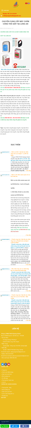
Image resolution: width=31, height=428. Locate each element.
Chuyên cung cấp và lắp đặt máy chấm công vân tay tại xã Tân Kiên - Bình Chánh (20, 296)
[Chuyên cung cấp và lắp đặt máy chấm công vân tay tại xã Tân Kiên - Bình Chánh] (5, 296)
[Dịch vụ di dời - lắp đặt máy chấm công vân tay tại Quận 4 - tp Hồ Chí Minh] (5, 153)
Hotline (6, 426)
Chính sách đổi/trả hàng (7, 372)
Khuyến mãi (5, 395)
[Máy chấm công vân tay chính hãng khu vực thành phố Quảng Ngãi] (5, 269)
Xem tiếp (28, 170)
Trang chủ (4, 370)
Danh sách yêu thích (7, 374)
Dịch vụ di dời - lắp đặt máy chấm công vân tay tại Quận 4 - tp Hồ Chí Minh (19, 153)
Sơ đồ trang (5, 378)
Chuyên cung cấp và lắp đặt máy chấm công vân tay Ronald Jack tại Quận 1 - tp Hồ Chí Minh (20, 241)
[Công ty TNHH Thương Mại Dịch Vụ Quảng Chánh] (15, 4)
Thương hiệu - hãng (6, 387)
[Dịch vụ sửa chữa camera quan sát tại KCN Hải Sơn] (5, 175)
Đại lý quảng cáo (6, 376)
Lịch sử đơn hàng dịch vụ (8, 393)
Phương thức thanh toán (8, 380)
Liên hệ (3, 382)
